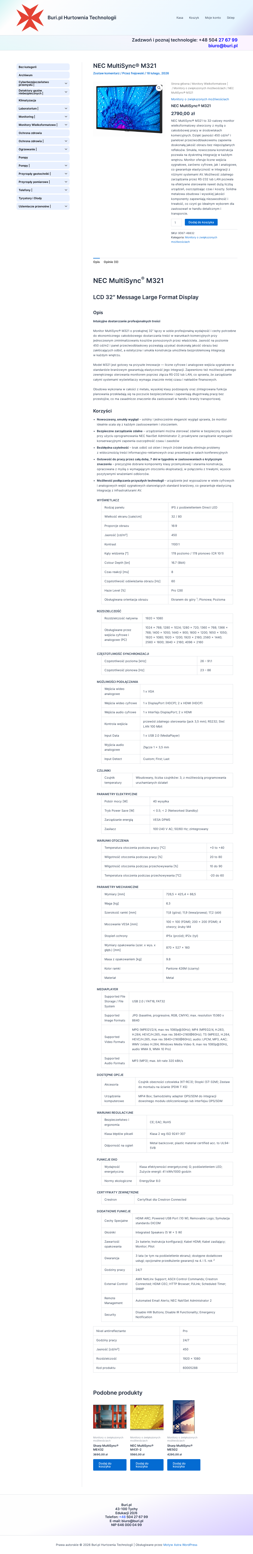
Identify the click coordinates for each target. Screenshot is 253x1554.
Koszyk (194, 17)
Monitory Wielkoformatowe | (210, 83)
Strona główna (180, 83)
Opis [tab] (96, 262)
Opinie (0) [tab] (111, 262)
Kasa (180, 17)
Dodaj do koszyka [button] (105, 1465)
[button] (159, 88)
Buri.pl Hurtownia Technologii (82, 17)
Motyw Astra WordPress (180, 1545)
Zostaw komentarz (106, 73)
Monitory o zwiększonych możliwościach (200, 88)
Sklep (231, 17)
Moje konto (213, 17)
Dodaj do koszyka (201, 222)
